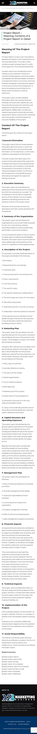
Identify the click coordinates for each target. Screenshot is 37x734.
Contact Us (12, 724)
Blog (28, 721)
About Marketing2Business (15, 721)
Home (3, 8)
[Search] (34, 3)
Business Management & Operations (15, 8)
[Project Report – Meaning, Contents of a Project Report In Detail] (18, 21)
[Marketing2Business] (18, 3)
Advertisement (23, 724)
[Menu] (3, 3)
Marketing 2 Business (27, 728)
